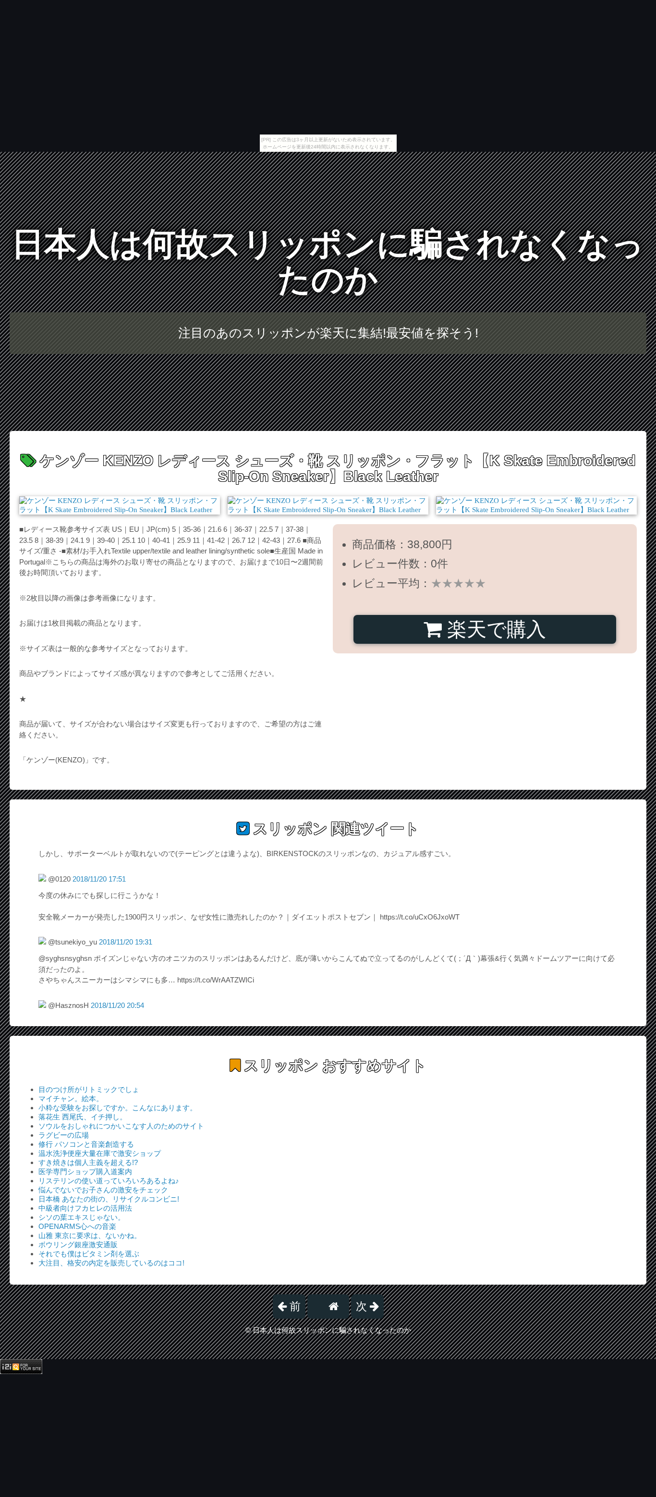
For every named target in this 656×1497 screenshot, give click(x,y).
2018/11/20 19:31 (125, 942)
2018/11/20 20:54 (117, 1005)
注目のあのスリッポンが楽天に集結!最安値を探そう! (328, 333)
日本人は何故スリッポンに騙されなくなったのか (328, 261)
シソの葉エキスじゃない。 (81, 1217)
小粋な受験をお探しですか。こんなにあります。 (117, 1108)
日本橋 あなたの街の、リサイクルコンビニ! (108, 1199)
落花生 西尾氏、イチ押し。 (82, 1117)
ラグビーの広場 (63, 1135)
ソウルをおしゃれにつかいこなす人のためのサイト (121, 1126)
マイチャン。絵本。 (70, 1098)
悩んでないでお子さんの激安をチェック (103, 1190)
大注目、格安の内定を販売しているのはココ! (111, 1263)
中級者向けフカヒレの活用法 (85, 1208)
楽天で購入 (494, 629)
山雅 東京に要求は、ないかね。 (89, 1235)
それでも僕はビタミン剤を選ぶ (88, 1254)
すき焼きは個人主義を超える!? (88, 1162)
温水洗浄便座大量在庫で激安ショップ (99, 1153)
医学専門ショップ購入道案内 (85, 1171)
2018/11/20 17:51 (99, 879)
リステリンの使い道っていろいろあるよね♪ (108, 1181)
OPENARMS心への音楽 (77, 1226)
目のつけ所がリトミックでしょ (88, 1089)
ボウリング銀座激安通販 (78, 1244)
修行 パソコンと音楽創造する (86, 1144)
